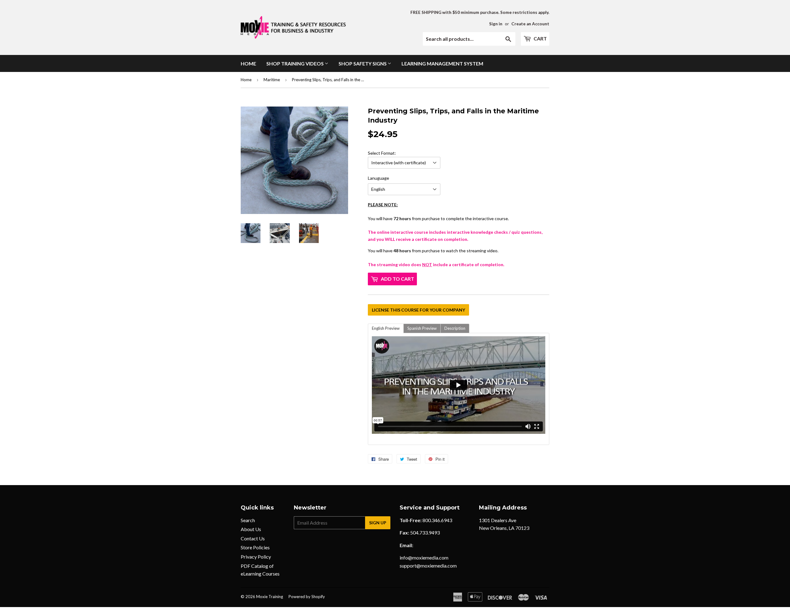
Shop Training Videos (295, 63)
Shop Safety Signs (363, 63)
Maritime (272, 79)
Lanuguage (378, 178)
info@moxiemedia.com (424, 557)
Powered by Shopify (307, 596)
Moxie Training (269, 596)
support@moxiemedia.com (428, 565)
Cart (540, 38)
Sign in (495, 23)
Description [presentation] (454, 328)
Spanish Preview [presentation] (422, 328)
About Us (251, 529)
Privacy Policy (256, 557)
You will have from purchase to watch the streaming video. (455, 216)
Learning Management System (442, 63)
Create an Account (530, 23)
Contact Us (253, 538)
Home (248, 63)
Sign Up (377, 522)
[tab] (386, 328)
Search (248, 520)
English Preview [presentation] (386, 328)
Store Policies (255, 547)
